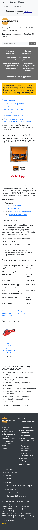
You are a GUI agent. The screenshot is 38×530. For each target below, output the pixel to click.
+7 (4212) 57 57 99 (11, 493)
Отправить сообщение (18, 215)
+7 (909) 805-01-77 (14, 208)
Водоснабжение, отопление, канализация (27, 432)
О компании (6, 6)
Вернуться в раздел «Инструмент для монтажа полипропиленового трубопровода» (16, 313)
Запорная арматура (28, 422)
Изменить (28, 11)
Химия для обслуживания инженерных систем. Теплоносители (27, 450)
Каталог (5, 2)
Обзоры (21, 2)
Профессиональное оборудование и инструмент (28, 440)
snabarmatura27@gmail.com (20, 212)
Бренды (13, 2)
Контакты (17, 6)
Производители (11, 472)
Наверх (4, 523)
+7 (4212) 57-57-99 (19, 14)
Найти (32, 43)
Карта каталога (24, 465)
